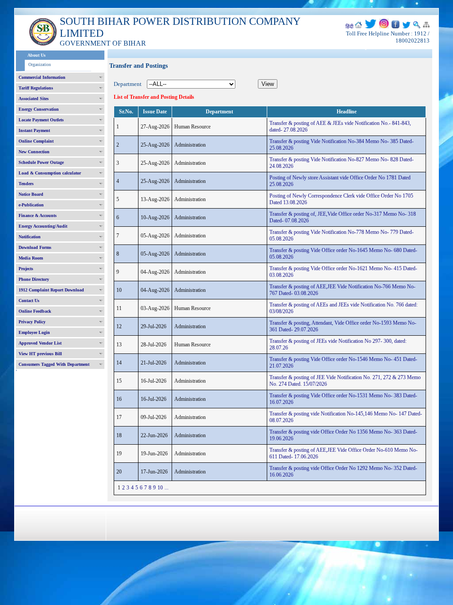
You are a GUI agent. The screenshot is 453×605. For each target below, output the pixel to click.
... (167, 488)
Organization (39, 64)
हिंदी (349, 26)
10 (160, 488)
